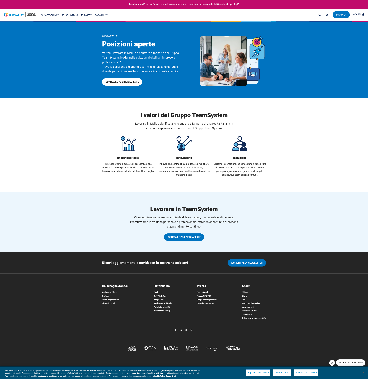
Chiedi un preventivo (110, 300)
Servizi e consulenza (205, 303)
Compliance (247, 314)
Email (156, 292)
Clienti (244, 296)
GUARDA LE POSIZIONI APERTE (122, 82)
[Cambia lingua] (327, 15)
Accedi (357, 14)
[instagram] (191, 330)
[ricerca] (320, 15)
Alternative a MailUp (162, 311)
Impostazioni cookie (258, 372)
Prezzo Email (202, 292)
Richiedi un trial (108, 303)
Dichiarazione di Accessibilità (254, 318)
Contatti (105, 296)
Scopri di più (232, 4)
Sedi (243, 300)
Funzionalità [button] (49, 14)
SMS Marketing (160, 296)
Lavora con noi (248, 307)
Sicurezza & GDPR (249, 311)
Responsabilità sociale (251, 303)
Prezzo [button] (85, 14)
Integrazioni (70, 14)
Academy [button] (100, 14)
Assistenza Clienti (109, 292)
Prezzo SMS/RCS (204, 296)
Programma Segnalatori (206, 300)
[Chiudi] (363, 372)
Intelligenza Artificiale (163, 303)
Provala (341, 14)
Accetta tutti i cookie (306, 372)
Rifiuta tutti (282, 372)
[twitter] (186, 330)
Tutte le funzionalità (162, 307)
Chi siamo (246, 292)
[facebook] (176, 330)
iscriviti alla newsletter (246, 262)
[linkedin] (181, 330)
